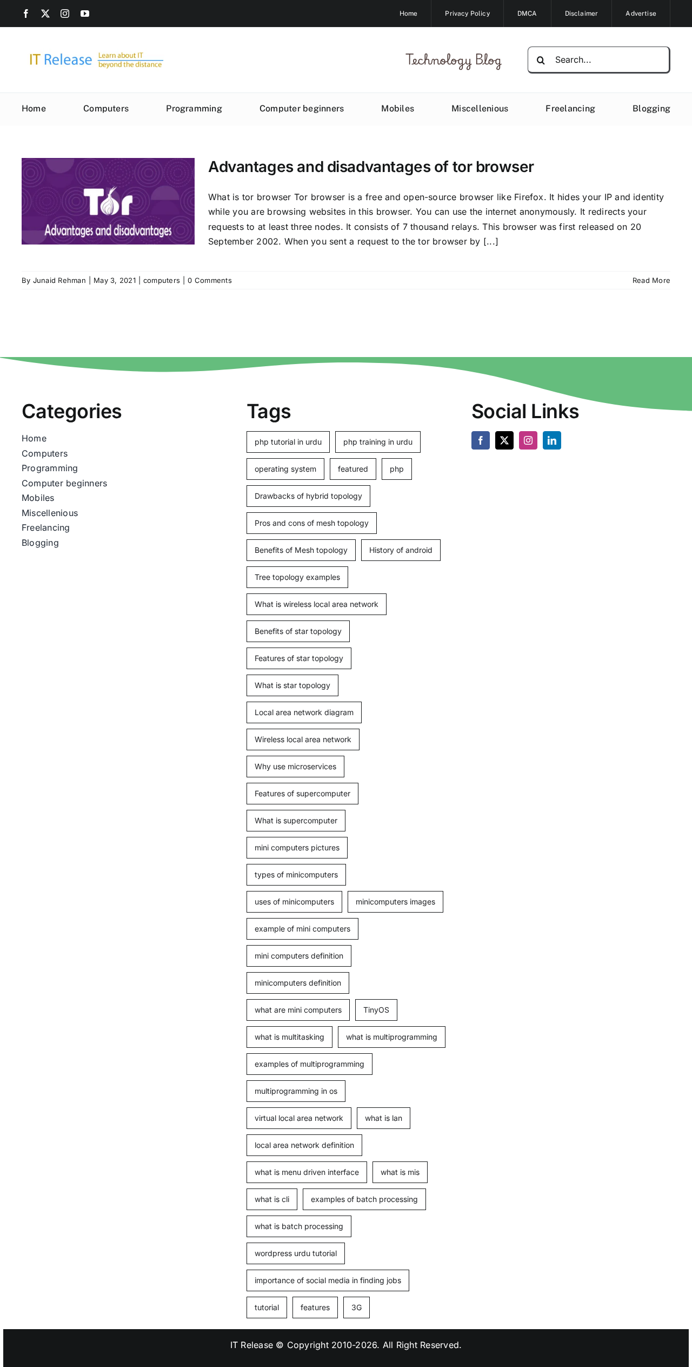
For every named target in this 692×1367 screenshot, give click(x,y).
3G (356, 1307)
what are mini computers (298, 1009)
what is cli (272, 1199)
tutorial (267, 1307)
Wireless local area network (303, 739)
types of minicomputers (296, 874)
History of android (400, 549)
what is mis (400, 1172)
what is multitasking (289, 1036)
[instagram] (65, 13)
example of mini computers (302, 928)
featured (353, 468)
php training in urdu (377, 441)
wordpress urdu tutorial (296, 1253)
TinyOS (376, 1009)
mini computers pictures (297, 847)
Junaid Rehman (59, 280)
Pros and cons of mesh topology (312, 522)
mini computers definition (299, 955)
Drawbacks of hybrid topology (308, 495)
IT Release (251, 1344)
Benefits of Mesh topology (301, 549)
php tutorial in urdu (288, 441)
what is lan (383, 1117)
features (315, 1307)
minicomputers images (395, 901)
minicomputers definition (298, 982)
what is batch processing (299, 1226)
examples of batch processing (364, 1199)
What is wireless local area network (316, 604)
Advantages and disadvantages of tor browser (371, 166)
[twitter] (45, 13)
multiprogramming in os (296, 1090)
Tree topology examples (297, 577)
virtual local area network (299, 1117)
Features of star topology (299, 658)
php (397, 468)
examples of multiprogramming (309, 1063)
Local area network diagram (304, 712)
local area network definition (304, 1145)
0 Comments (209, 280)
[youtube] (85, 13)
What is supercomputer (296, 820)
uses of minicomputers (294, 901)
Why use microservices (295, 766)
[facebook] (26, 13)
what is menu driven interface (307, 1172)
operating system (285, 468)
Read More (651, 280)
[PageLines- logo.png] (93, 53)
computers (161, 280)
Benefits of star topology (298, 631)
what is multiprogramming (391, 1036)
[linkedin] (552, 440)
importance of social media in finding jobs (328, 1280)
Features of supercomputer (302, 793)
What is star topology (292, 685)
